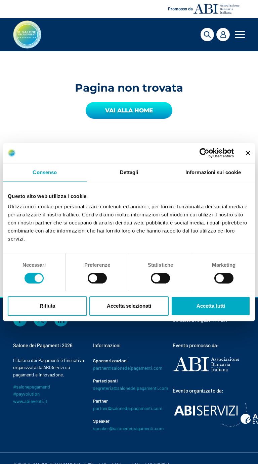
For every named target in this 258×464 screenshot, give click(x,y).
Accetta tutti (211, 306)
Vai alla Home (129, 110)
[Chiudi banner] (248, 153)
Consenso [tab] (45, 172)
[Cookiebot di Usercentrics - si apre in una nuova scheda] (204, 153)
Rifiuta (47, 306)
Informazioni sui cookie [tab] (213, 172)
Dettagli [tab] (129, 172)
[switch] (97, 278)
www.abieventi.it (30, 401)
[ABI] (206, 371)
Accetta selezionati (129, 306)
